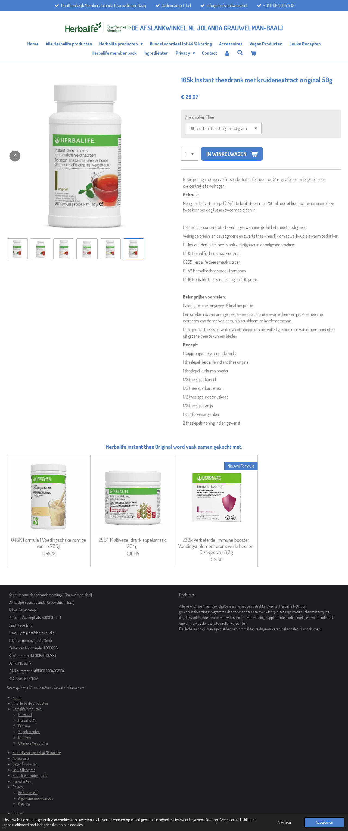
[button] (17, 248)
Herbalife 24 (26, 720)
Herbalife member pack (30, 775)
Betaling (24, 804)
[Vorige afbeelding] (15, 156)
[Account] (227, 53)
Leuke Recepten (24, 769)
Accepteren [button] (324, 822)
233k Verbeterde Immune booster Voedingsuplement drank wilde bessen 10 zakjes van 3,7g (215, 546)
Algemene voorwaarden (35, 798)
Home (17, 697)
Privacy (18, 787)
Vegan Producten (25, 764)
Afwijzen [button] (284, 822)
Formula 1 (25, 714)
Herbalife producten (27, 708)
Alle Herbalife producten (30, 703)
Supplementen (29, 731)
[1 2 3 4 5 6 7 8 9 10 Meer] (189, 154)
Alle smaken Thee (199, 117)
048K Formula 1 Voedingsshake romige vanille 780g (48, 543)
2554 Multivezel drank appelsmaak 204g (132, 543)
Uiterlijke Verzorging (33, 743)
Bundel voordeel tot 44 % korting (37, 752)
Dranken (24, 737)
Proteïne (24, 726)
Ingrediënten (22, 781)
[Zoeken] (240, 52)
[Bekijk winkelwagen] (253, 53)
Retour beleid (28, 792)
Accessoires (21, 758)
